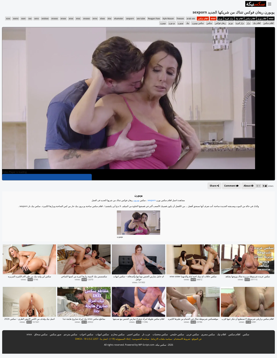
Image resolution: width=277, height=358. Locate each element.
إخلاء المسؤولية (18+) (120, 338)
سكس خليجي (177, 334)
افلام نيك (239, 18)
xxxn (23, 18)
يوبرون (136, 200)
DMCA (78, 338)
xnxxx (63, 18)
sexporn (130, 18)
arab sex (191, 18)
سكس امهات (102, 334)
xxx (29, 18)
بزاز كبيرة (229, 18)
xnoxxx (86, 18)
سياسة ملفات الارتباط (161, 338)
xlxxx (102, 18)
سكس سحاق (40, 334)
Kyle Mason (168, 18)
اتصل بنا (104, 338)
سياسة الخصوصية (140, 338)
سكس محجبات (160, 334)
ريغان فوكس (220, 23)
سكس (209, 23)
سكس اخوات (86, 334)
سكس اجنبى (133, 334)
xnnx (95, 18)
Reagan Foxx (154, 18)
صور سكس (55, 334)
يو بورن (172, 23)
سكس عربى (192, 334)
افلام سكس (250, 18)
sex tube (141, 18)
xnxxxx (54, 18)
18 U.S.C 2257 (91, 338)
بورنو (220, 18)
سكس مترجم (70, 334)
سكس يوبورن (198, 23)
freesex (180, 18)
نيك (187, 23)
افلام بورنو (262, 18)
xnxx (271, 18)
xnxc (78, 18)
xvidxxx (45, 18)
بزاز (248, 23)
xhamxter (118, 18)
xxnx (36, 18)
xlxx (109, 18)
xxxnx (15, 18)
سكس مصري (208, 334)
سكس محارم (118, 334)
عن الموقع (197, 338)
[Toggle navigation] (270, 3)
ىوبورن (180, 23)
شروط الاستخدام (182, 338)
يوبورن (163, 23)
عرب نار (146, 334)
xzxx (8, 18)
